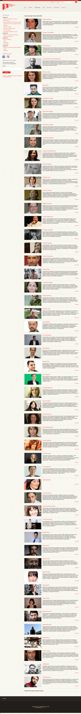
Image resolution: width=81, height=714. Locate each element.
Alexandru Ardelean (48, 137)
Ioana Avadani (47, 401)
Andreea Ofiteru (47, 19)
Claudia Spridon (47, 243)
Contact (4, 698)
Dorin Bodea (46, 322)
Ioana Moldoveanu (48, 427)
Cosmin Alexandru (48, 256)
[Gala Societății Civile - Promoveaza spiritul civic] (9, 9)
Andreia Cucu (46, 177)
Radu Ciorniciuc (47, 611)
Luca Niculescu (47, 493)
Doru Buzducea (47, 335)
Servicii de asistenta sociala (9, 28)
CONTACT (63, 7)
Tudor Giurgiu (46, 651)
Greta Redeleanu (47, 387)
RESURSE (49, 7)
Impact (4, 41)
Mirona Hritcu (46, 572)
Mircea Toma (46, 558)
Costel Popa (46, 269)
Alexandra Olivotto (48, 111)
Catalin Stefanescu (48, 216)
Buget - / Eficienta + (7, 39)
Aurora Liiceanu (47, 190)
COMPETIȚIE (37, 7)
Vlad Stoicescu (47, 677)
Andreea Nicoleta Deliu (49, 151)
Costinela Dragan (47, 282)
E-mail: (4, 66)
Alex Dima (45, 85)
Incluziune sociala (7, 26)
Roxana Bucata (47, 624)
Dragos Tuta (46, 361)
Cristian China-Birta (48, 32)
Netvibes (44, 707)
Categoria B (5, 33)
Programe (5, 50)
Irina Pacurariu (47, 453)
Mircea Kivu (46, 545)
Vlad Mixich (46, 664)
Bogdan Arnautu (47, 203)
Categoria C (5, 38)
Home (25, 7)
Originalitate (6, 44)
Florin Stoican (46, 45)
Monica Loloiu (46, 72)
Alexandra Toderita (48, 124)
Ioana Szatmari (47, 440)
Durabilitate (5, 42)
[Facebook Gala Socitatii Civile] (4, 58)
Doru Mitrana (46, 348)
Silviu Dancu (46, 637)
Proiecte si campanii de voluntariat (10, 34)
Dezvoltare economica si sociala (10, 31)
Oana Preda (46, 598)
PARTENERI (56, 7)
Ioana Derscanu (47, 414)
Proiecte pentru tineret (8, 36)
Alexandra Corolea (48, 98)
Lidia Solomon (47, 480)
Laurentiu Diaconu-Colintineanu (52, 59)
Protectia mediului (7, 30)
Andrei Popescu (47, 164)
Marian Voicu (46, 532)
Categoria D (5, 45)
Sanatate (5, 25)
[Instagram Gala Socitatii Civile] (8, 58)
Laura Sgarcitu (47, 466)
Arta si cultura (6, 20)
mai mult (76, 27)
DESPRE (30, 7)
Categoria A (5, 17)
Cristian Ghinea (47, 295)
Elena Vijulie (46, 374)
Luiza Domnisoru (47, 519)
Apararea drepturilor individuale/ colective (12, 22)
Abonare (6, 72)
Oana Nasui (46, 585)
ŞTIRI (43, 7)
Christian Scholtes (48, 230)
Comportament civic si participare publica (12, 23)
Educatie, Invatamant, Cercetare (10, 18)
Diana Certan (46, 308)
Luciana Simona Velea (49, 506)
